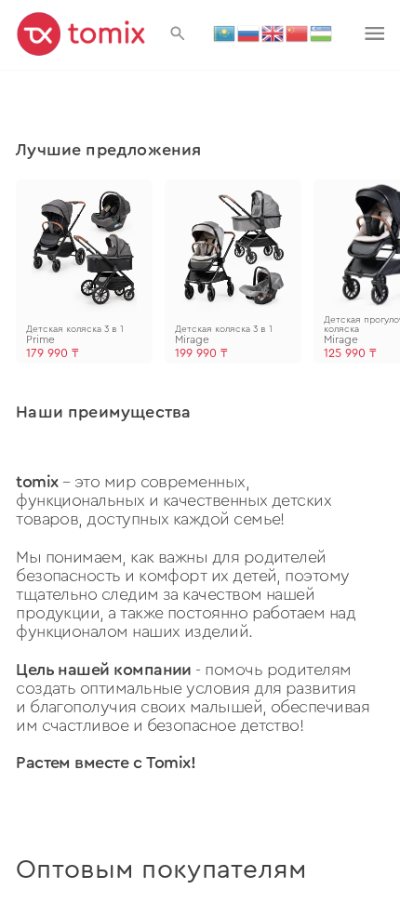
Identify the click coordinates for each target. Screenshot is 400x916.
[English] (273, 32)
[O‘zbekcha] (322, 32)
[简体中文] (298, 32)
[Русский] (249, 32)
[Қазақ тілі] (225, 32)
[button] (177, 33)
